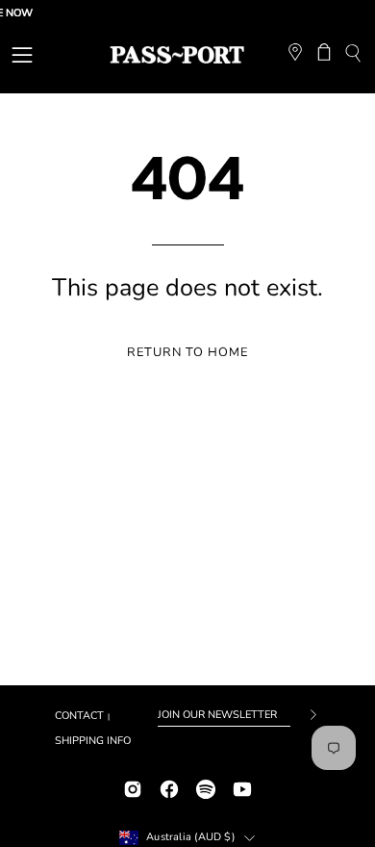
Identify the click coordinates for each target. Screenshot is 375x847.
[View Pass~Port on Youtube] (242, 787)
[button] (352, 55)
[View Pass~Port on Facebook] (169, 787)
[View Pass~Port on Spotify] (205, 787)
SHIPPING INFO (93, 740)
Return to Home (187, 352)
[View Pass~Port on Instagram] (132, 787)
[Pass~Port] (177, 55)
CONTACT (79, 715)
